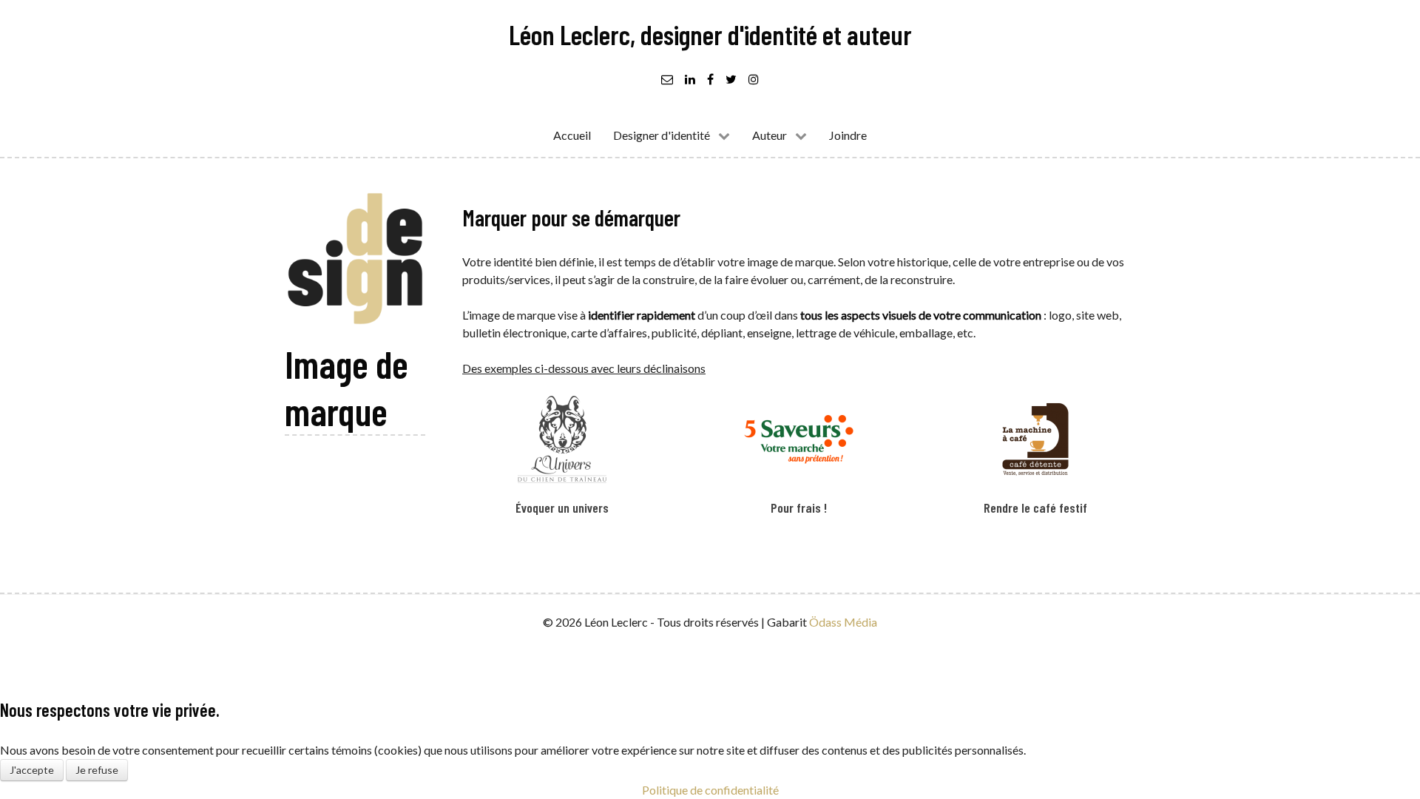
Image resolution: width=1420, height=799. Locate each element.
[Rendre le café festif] (1035, 463)
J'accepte (32, 769)
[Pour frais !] (799, 463)
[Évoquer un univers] (562, 463)
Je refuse (96, 769)
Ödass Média (843, 622)
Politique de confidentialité (710, 790)
